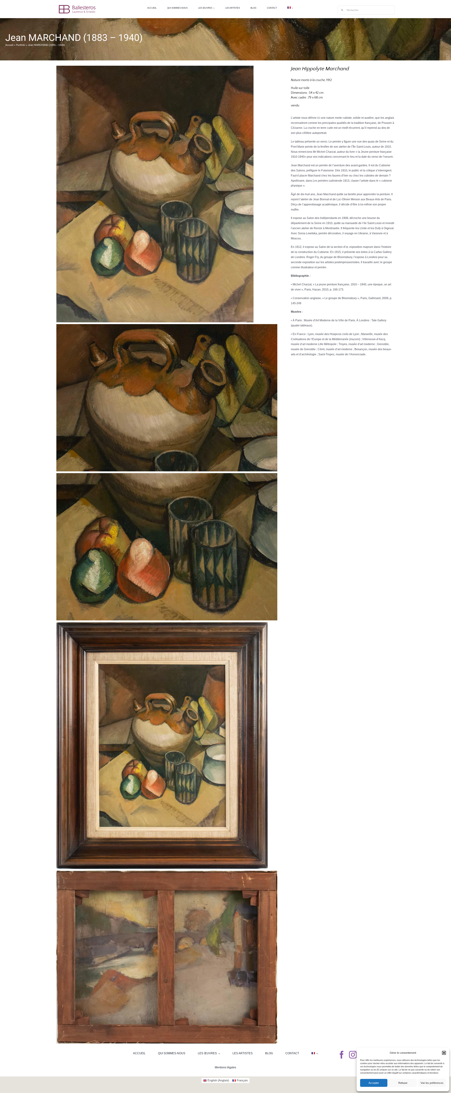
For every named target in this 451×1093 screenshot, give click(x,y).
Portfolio (20, 45)
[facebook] (341, 1055)
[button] (444, 1053)
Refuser (402, 1082)
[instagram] (353, 1055)
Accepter (374, 1082)
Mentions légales (225, 1067)
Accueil (9, 45)
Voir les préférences (432, 1082)
